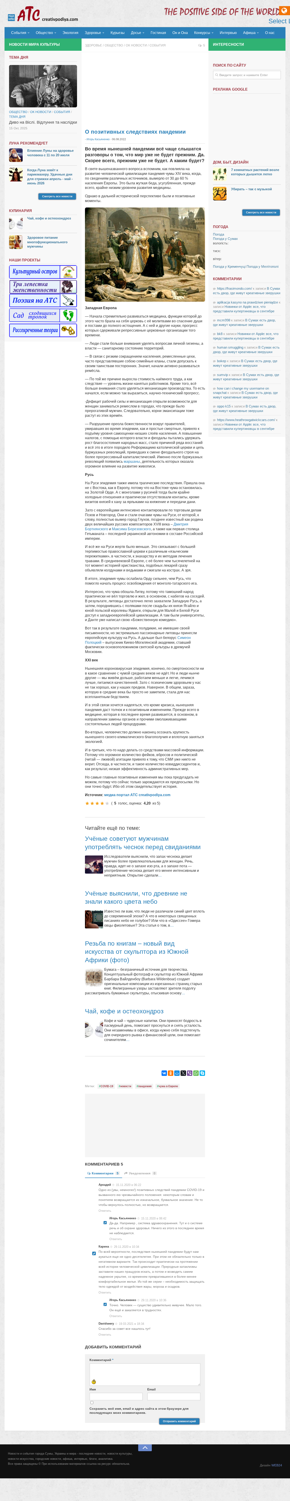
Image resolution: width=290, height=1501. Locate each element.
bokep (221, 361)
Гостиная (158, 33)
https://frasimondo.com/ (234, 288)
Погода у (225, 239)
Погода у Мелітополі (262, 266)
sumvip (222, 375)
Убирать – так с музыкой (251, 189)
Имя (92, 1389)
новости (125, 1086)
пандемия (145, 1086)
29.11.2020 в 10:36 (153, 1300)
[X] (183, 1073)
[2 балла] (92, 803)
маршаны (132, 461)
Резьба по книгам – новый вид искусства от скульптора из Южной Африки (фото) (136, 952)
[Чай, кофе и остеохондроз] (16, 223)
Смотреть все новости (57, 196)
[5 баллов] (107, 803)
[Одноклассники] (170, 1073)
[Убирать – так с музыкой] (220, 194)
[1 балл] (87, 803)
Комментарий (101, 1360)
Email (151, 1389)
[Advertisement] (145, 88)
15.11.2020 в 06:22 (128, 1185)
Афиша (249, 33)
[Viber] (189, 1073)
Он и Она (180, 33)
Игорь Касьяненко (98, 139)
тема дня (17, 116)
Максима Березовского (131, 529)
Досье (136, 33)
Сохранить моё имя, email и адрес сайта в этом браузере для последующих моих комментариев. (138, 1410)
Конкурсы (202, 33)
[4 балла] (102, 803)
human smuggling (230, 347)
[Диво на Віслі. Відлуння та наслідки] (43, 86)
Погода (218, 234)
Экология (70, 33)
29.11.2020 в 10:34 (126, 1246)
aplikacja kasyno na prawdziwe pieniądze (247, 302)
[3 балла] (97, 803)
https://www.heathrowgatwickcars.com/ (246, 420)
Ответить (105, 1210)
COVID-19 (107, 1086)
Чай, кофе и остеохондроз (124, 1011)
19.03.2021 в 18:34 (131, 1323)
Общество (44, 33)
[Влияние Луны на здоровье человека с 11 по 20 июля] (16, 155)
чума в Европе (168, 1086)
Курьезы (118, 33)
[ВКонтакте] (164, 1073)
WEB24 (276, 1465)
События (18, 33)
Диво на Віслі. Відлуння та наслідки (43, 122)
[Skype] (202, 1073)
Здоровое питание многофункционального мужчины (47, 242)
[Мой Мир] (177, 1073)
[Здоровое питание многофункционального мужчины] (16, 242)
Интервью (228, 33)
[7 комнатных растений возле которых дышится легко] (220, 175)
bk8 (219, 334)
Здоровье (93, 33)
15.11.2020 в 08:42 (153, 1218)
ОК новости (136, 45)
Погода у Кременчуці (229, 266)
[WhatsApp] (196, 1073)
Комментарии (105, 1173)
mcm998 (223, 320)
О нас (270, 33)
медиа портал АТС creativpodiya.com (137, 795)
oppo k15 (224, 406)
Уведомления (142, 1173)
